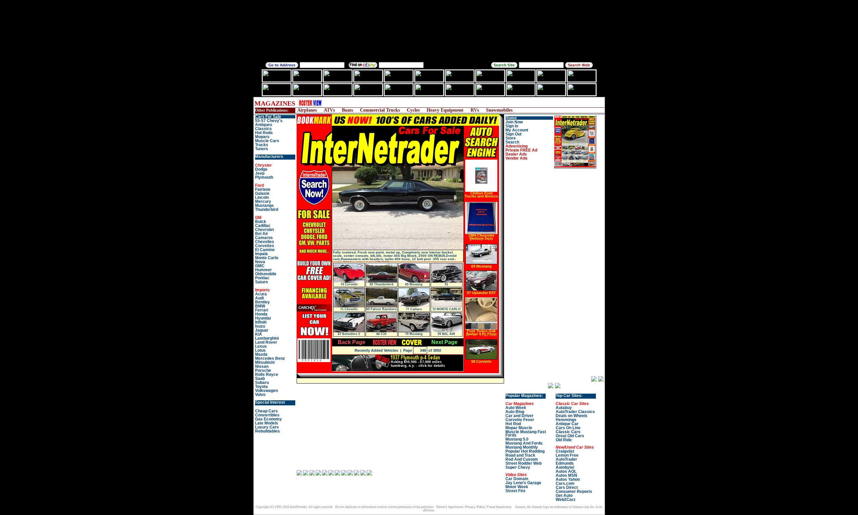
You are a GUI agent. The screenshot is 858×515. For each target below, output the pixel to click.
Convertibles (267, 415)
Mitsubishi (264, 362)
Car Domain (516, 478)
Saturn (261, 282)
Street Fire (515, 491)
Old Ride (564, 440)
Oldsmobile (266, 274)
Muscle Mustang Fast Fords (525, 433)
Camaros (264, 237)
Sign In (511, 126)
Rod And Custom (521, 459)
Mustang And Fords (524, 443)
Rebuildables (267, 431)
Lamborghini (267, 338)
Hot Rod (513, 423)
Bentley (262, 302)
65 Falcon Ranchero (381, 309)
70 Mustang (414, 334)
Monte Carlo (266, 258)
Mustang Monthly (521, 447)
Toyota (261, 386)
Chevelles (264, 241)
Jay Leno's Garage (523, 482)
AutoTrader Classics (575, 411)
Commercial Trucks (380, 110)
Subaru (262, 382)
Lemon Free (567, 455)
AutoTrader (566, 459)
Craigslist (565, 451)
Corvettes (264, 245)
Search (512, 142)
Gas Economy (268, 419)
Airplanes (307, 110)
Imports (262, 290)
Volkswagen (266, 390)
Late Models (266, 423)
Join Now (514, 122)
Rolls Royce (266, 374)
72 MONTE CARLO (446, 309)
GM (258, 217)
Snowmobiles (499, 110)
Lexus (261, 346)
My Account (516, 130)
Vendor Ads (516, 158)
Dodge (261, 169)
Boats (347, 110)
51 (446, 284)
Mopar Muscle (518, 428)
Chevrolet (264, 229)
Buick (260, 221)
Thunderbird (266, 209)
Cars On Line (568, 428)
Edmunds (565, 463)
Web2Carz (565, 499)
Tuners (261, 149)
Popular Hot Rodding (525, 451)
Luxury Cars (267, 427)
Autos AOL (566, 471)
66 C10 (381, 334)
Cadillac (262, 225)
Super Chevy (517, 467)
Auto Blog (514, 411)
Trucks (261, 145)
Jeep (259, 173)
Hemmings (566, 419)
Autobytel (565, 467)
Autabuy (564, 407)
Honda (261, 314)
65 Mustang (414, 284)
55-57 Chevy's (269, 120)
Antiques (263, 124)
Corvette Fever (519, 419)
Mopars (262, 136)
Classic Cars (568, 432)
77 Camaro (414, 309)
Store (510, 138)
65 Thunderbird (381, 284)
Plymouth (264, 177)
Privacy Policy (475, 507)
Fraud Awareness (499, 507)
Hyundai (263, 318)
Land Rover (266, 342)
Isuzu (260, 326)
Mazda (261, 354)
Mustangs (264, 205)
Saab (260, 378)
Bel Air (261, 233)
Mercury (263, 201)
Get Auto (564, 495)
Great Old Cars (570, 436)
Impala (261, 253)
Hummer (263, 270)
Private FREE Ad (521, 150)
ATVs (329, 110)
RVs (475, 110)
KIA (258, 334)
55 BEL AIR (446, 334)
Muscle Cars (267, 140)
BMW (260, 306)
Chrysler (263, 165)
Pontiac (262, 278)
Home (511, 118)
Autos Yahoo (568, 479)
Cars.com (565, 483)
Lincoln (262, 197)
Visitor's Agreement (449, 507)
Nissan (261, 366)
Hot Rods (264, 132)
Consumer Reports (574, 491)
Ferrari (261, 310)
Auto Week (515, 407)
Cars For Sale (268, 116)
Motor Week (516, 487)
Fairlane (262, 189)
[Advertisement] (451, 103)
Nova (260, 262)
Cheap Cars (266, 411)
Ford (259, 185)
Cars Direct (567, 487)
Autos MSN (566, 475)
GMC (259, 266)
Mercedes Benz (270, 358)
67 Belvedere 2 (349, 334)
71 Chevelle (349, 309)
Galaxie (262, 193)
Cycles (413, 110)
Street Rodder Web (523, 463)
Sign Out (513, 134)
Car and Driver (519, 415)
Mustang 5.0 (517, 439)
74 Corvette (349, 284)
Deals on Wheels (572, 415)
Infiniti (260, 322)
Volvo (260, 394)
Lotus (260, 350)
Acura (261, 294)
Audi (259, 298)
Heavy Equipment (445, 110)
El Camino (264, 249)
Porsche (263, 370)
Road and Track (520, 455)
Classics (263, 128)
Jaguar (261, 330)
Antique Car (567, 423)
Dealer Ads (516, 154)
